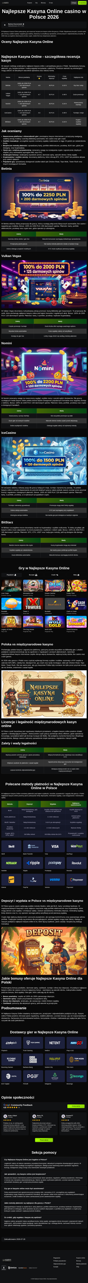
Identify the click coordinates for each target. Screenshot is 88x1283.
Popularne (10, 575)
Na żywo (32, 575)
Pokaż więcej (44, 1140)
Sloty (75, 575)
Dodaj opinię (76, 1106)
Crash (53, 575)
